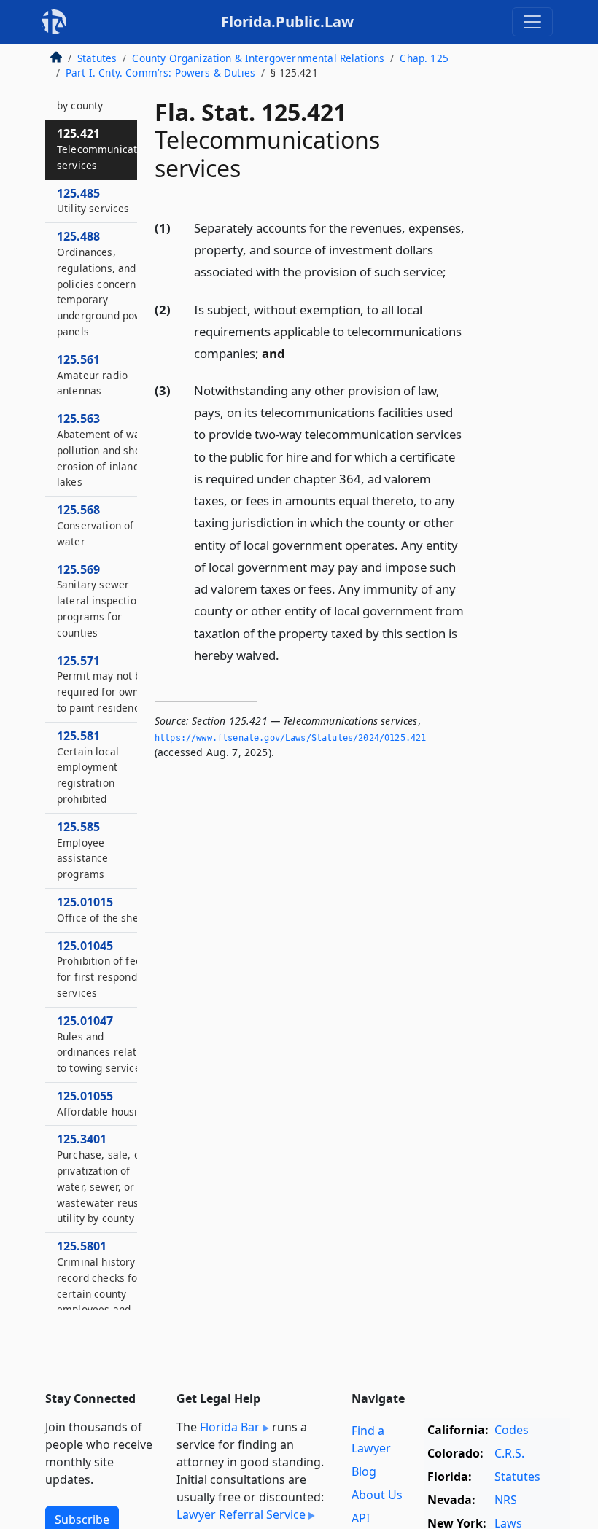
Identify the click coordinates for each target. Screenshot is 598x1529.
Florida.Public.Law (287, 21)
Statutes (97, 58)
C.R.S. (509, 1453)
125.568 (95, 525)
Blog (364, 1471)
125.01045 (102, 969)
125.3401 (101, 1178)
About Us (377, 1495)
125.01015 (105, 909)
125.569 (99, 600)
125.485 (93, 200)
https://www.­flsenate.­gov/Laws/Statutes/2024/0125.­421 (290, 738)
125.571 (103, 684)
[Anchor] (454, 271)
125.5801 (99, 1285)
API (361, 1518)
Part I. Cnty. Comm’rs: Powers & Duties (160, 72)
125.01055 (103, 1103)
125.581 (88, 767)
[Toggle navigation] (532, 21)
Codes (511, 1430)
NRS (505, 1500)
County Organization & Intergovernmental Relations (258, 58)
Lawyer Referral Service (241, 1514)
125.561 (92, 374)
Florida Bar (230, 1427)
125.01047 (104, 1044)
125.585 (83, 850)
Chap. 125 (424, 58)
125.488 (105, 283)
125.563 (106, 450)
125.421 (107, 148)
